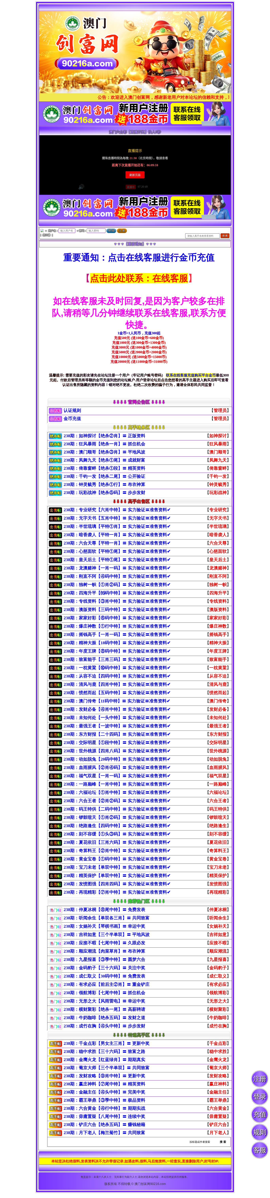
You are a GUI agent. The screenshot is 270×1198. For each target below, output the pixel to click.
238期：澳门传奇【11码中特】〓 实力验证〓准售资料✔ (117, 700)
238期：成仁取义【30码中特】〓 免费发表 (104, 976)
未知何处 (218, 717)
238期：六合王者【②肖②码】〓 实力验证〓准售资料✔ (117, 800)
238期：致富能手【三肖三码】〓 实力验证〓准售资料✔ (117, 659)
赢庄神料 (218, 1083)
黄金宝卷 (218, 858)
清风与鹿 (218, 684)
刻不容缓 (218, 833)
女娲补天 (218, 926)
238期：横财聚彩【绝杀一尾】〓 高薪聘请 (104, 1009)
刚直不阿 (218, 576)
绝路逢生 (218, 825)
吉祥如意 (218, 934)
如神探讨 (218, 435)
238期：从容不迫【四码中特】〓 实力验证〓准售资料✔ (117, 676)
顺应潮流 (218, 951)
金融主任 (218, 1092)
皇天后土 (218, 559)
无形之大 (218, 1000)
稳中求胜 (218, 1051)
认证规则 (72, 410)
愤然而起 (218, 692)
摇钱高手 (218, 634)
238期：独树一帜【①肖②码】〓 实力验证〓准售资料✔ (117, 584)
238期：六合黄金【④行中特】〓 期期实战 (104, 1108)
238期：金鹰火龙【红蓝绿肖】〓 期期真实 (104, 1059)
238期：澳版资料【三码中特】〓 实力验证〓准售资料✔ (117, 609)
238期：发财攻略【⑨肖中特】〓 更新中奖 (104, 1075)
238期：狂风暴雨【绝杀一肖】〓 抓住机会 (104, 443)
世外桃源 (218, 750)
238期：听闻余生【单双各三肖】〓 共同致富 (107, 917)
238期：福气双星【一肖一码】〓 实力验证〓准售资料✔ (117, 775)
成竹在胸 (218, 1025)
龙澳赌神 (218, 567)
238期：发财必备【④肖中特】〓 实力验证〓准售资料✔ (117, 709)
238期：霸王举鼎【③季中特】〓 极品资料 (104, 1100)
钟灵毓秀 (218, 484)
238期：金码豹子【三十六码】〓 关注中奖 (104, 967)
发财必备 (218, 709)
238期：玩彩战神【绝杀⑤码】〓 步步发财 (104, 492)
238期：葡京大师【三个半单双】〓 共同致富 (107, 1067)
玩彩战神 (218, 492)
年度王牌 (218, 651)
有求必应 (218, 984)
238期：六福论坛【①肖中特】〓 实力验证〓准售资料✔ (117, 792)
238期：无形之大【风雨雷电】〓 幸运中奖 (104, 1000)
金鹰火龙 (218, 1059)
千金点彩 (218, 1043)
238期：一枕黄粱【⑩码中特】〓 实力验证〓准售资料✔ (117, 667)
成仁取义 (218, 976)
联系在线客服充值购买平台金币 (191, 375)
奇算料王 (218, 850)
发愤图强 (218, 883)
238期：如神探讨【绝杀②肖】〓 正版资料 (104, 435)
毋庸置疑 (218, 1116)
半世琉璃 (218, 526)
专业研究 (218, 509)
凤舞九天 (218, 460)
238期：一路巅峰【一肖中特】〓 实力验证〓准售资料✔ (117, 784)
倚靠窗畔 (218, 468)
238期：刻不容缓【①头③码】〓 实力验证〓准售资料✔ (117, 833)
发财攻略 (218, 1075)
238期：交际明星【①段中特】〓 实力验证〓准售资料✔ (117, 742)
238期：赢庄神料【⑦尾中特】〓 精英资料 (104, 1083)
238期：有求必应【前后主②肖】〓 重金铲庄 (107, 984)
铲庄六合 (218, 1124)
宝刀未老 (218, 867)
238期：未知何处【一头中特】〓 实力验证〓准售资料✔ (117, 717)
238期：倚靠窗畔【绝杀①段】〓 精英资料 (104, 468)
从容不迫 (218, 676)
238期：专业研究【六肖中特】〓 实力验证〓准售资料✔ (117, 509)
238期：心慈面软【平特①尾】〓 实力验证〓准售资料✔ (117, 551)
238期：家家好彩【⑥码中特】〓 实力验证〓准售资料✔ (117, 617)
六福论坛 (218, 792)
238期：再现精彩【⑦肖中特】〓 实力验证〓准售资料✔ (117, 892)
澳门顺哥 (218, 451)
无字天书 (218, 518)
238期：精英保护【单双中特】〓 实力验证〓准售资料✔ (117, 875)
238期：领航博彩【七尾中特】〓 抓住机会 (104, 992)
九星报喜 (218, 959)
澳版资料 (218, 609)
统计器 (46, 235)
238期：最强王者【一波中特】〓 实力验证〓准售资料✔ (117, 725)
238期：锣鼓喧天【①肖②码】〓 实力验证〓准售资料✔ (117, 817)
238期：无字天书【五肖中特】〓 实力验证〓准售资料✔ (117, 518)
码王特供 (218, 809)
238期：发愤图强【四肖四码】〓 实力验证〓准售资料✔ (117, 883)
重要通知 (81, 257)
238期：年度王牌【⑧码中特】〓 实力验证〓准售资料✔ (117, 651)
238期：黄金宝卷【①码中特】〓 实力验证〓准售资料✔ (117, 858)
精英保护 (218, 875)
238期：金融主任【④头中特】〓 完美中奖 (104, 1092)
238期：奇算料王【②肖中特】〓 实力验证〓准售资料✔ (117, 850)
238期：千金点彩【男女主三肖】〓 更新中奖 (107, 1043)
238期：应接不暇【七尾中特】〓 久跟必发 (104, 942)
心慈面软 (218, 551)
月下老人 (218, 1132)
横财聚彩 (218, 1009)
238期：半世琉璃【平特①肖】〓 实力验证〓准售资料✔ (117, 526)
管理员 (220, 410)
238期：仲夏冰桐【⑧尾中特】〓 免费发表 (104, 909)
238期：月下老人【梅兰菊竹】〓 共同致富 (104, 1132)
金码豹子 (218, 967)
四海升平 (218, 592)
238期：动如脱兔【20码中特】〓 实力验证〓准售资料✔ (117, 759)
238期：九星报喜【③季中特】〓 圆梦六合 (104, 959)
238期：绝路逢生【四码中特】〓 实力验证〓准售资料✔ (117, 825)
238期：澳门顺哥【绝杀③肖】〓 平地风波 (104, 451)
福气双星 (218, 775)
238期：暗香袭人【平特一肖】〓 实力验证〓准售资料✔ (117, 534)
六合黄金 (218, 1108)
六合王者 (218, 800)
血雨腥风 (218, 767)
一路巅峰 (218, 784)
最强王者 (218, 725)
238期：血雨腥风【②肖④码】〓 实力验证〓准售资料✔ (117, 767)
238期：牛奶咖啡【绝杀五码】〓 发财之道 (104, 1017)
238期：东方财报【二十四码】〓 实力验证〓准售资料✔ (117, 734)
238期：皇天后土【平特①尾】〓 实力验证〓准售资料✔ (117, 559)
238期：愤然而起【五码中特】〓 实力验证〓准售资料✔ (117, 692)
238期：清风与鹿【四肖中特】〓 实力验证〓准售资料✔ (117, 684)
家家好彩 (218, 617)
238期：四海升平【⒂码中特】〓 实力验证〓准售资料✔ (117, 592)
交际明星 (218, 742)
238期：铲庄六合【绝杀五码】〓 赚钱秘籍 (104, 1124)
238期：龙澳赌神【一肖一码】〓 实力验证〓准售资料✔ (117, 567)
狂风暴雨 (218, 443)
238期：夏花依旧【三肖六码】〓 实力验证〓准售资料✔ (117, 842)
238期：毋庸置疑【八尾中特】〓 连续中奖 (104, 1116)
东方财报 (218, 734)
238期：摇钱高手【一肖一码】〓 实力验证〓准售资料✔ (117, 634)
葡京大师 (218, 1067)
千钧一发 (218, 476)
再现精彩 (218, 892)
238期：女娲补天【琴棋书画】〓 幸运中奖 (104, 926)
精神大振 (218, 642)
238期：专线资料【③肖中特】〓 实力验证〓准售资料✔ (117, 601)
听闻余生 (218, 917)
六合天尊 (218, 543)
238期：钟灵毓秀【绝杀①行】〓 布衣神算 (104, 484)
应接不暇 (218, 942)
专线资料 (218, 601)
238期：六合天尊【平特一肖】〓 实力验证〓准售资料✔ (117, 543)
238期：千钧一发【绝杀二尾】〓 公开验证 (104, 476)
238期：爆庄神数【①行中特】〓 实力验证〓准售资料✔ (117, 626)
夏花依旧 (218, 842)
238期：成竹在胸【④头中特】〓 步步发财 (104, 1025)
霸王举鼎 (218, 1100)
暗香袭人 (218, 534)
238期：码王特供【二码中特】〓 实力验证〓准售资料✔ (117, 809)
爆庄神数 (218, 626)
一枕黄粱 (218, 667)
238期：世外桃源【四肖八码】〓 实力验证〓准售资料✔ (117, 750)
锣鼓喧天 (218, 817)
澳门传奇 (218, 700)
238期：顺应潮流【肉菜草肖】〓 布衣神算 (104, 951)
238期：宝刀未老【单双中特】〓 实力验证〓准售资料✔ (117, 867)
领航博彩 (218, 992)
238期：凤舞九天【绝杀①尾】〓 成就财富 (104, 460)
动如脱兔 (218, 759)
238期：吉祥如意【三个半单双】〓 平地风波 (107, 934)
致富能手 (218, 659)
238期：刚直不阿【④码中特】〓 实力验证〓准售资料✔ (117, 576)
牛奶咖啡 (218, 1017)
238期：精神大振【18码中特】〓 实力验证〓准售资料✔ (117, 642)
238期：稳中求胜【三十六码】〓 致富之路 (104, 1051)
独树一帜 (218, 584)
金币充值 (73, 418)
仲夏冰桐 (218, 909)
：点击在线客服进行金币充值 (157, 257)
